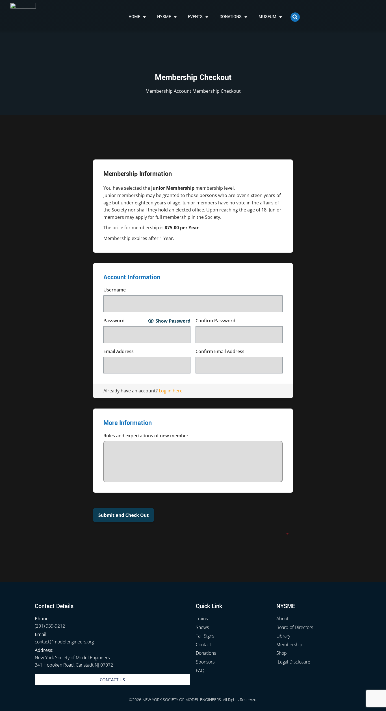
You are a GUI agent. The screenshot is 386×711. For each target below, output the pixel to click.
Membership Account (168, 91)
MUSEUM (267, 17)
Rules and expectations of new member (145, 436)
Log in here (171, 391)
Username (193, 290)
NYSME (164, 17)
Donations (231, 17)
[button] (295, 17)
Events (195, 17)
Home (134, 17)
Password (124, 321)
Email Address (146, 351)
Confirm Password (239, 321)
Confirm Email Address (239, 351)
